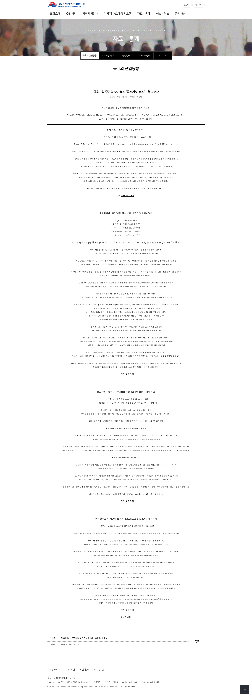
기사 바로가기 (127, 195)
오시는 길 (99, 669)
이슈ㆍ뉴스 (162, 13)
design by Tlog (128, 687)
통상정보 (126, 55)
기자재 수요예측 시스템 (118, 13)
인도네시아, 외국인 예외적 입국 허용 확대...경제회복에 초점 (84, 638)
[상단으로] (244, 689)
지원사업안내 (90, 13)
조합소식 (53, 669)
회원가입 (198, 5)
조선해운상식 (144, 55)
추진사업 (71, 13)
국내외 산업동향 (89, 55)
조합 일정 (84, 669)
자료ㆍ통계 (143, 13)
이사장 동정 (69, 669)
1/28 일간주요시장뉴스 (70, 645)
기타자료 (162, 55)
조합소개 (55, 13)
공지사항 (180, 13)
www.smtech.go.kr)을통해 (140, 494)
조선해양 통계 (108, 55)
